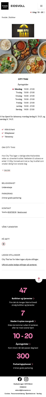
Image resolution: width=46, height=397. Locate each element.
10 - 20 (37, 12)
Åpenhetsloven (30, 393)
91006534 (23, 387)
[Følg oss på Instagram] (26, 379)
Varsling (39, 393)
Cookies (7, 393)
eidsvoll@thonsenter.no (23, 390)
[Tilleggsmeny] (41, 6)
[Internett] (3, 243)
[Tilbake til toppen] (38, 279)
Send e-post (22, 212)
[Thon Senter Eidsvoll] (13, 6)
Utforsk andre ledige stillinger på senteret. (19, 265)
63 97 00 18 (12, 212)
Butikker (12, 17)
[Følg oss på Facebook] (19, 379)
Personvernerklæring (18, 393)
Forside (4, 17)
